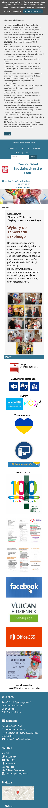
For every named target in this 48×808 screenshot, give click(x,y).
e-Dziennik (10, 757)
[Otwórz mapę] (18, 793)
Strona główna (19, 142)
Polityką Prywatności (21, 5)
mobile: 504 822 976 (15, 729)
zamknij (7, 134)
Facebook (10, 763)
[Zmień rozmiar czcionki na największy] (29, 148)
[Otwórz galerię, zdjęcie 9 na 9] (24, 348)
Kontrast (37, 148)
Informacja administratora (24, 153)
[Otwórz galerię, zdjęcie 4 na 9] (33, 311)
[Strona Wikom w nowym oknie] (8, 806)
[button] (45, 197)
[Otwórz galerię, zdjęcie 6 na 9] (33, 323)
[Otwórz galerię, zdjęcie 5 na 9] (16, 323)
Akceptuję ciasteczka (33, 11)
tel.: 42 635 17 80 (13, 726)
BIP (7, 753)
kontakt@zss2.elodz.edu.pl (17, 181)
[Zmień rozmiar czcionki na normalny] (17, 148)
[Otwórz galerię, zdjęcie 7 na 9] (16, 336)
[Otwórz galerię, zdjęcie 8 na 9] (33, 336)
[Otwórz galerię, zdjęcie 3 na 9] (16, 311)
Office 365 (10, 760)
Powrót (8, 357)
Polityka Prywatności (15, 770)
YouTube (9, 767)
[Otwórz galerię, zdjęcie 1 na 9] (16, 298)
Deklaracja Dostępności (16, 773)
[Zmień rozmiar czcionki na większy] (23, 148)
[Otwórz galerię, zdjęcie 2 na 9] (33, 298)
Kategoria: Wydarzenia (20, 217)
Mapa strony (31, 142)
